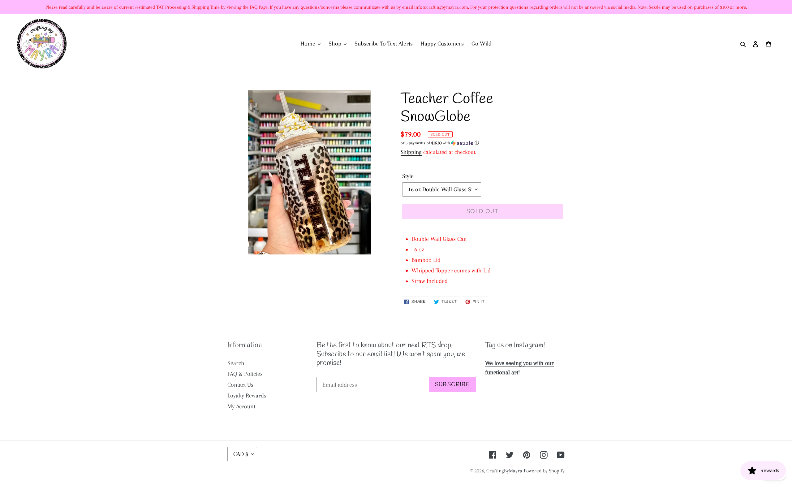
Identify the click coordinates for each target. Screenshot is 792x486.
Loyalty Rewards (246, 395)
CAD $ (240, 454)
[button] (440, 143)
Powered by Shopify (544, 471)
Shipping (411, 152)
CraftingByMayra (504, 471)
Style (408, 176)
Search (235, 363)
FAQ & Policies (245, 374)
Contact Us (240, 384)
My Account (241, 406)
